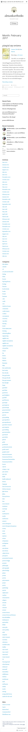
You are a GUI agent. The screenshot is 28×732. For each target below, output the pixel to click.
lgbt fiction (5, 491)
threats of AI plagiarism (9, 109)
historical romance (7, 454)
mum (3, 531)
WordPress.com (6, 714)
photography (5, 568)
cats (3, 304)
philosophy (5, 565)
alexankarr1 (7, 85)
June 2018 (4, 209)
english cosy (5, 338)
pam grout (5, 556)
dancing (4, 323)
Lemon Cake (14, 49)
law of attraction (6, 486)
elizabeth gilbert (6, 333)
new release (5, 548)
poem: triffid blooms (8, 120)
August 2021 (5, 170)
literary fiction (6, 496)
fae (3, 353)
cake (3, 299)
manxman (4, 506)
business (4, 296)
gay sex (4, 415)
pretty (4, 585)
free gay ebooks (6, 378)
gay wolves (5, 437)
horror (4, 464)
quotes (4, 590)
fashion (4, 360)
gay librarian (5, 400)
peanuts (4, 563)
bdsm (3, 276)
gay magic (4, 402)
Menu (15, 23)
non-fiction (5, 551)
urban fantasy (5, 664)
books (4, 291)
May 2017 (4, 241)
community (5, 309)
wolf (3, 682)
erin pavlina (5, 348)
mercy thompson (6, 523)
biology (4, 284)
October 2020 (5, 179)
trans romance (6, 657)
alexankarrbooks (14, 16)
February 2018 (5, 219)
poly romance (5, 580)
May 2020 (4, 187)
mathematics (5, 514)
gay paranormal (6, 410)
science (4, 610)
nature (4, 538)
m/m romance (5, 504)
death (3, 326)
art (3, 269)
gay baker (4, 388)
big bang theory (6, 281)
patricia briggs (6, 561)
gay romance (5, 412)
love (3, 501)
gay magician (5, 405)
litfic (3, 499)
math (3, 511)
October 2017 (5, 229)
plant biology (5, 570)
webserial (4, 667)
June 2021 (4, 174)
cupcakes (4, 321)
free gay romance (6, 380)
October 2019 (5, 192)
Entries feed (5, 709)
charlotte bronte (6, 306)
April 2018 (4, 214)
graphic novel (5, 452)
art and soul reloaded (7, 272)
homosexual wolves (7, 462)
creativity (4, 318)
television (4, 642)
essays (4, 351)
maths (4, 516)
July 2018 (4, 207)
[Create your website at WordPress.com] (14, 1)
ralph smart (5, 593)
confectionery (5, 311)
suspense (4, 635)
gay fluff (4, 397)
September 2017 (6, 231)
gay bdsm (4, 390)
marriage (4, 509)
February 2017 (5, 249)
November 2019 (6, 189)
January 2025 (5, 165)
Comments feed (6, 712)
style (3, 632)
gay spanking (5, 417)
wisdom (4, 677)
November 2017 (6, 226)
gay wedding (5, 430)
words (4, 689)
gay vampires (5, 427)
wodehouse (5, 679)
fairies (4, 355)
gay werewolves (6, 432)
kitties (4, 481)
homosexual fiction (7, 457)
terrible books (6, 644)
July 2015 (4, 256)
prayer (4, 583)
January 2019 (5, 197)
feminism (4, 363)
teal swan (4, 640)
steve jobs (4, 627)
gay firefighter (5, 395)
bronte (4, 294)
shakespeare (5, 620)
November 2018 (6, 199)
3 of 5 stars (20, 55)
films (3, 365)
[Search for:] (10, 95)
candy (3, 301)
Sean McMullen (6, 617)
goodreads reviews (7, 447)
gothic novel (5, 449)
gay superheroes (6, 422)
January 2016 (5, 254)
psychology (5, 588)
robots (4, 605)
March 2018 (5, 216)
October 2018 (5, 202)
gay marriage (5, 407)
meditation (5, 518)
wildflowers (5, 674)
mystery (4, 536)
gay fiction (5, 393)
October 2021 (5, 167)
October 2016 (5, 251)
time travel (5, 649)
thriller (4, 647)
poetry (4, 578)
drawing (4, 331)
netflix (4, 546)
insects (4, 467)
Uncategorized (6, 662)
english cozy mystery (7, 346)
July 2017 (4, 236)
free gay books (6, 375)
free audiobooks (6, 368)
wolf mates (5, 684)
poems (4, 575)
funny (3, 385)
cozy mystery (5, 316)
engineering (5, 336)
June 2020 (4, 184)
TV (3, 659)
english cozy (5, 343)
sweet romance (6, 637)
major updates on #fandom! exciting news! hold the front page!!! (12, 104)
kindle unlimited (6, 479)
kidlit (3, 476)
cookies (4, 314)
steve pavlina (5, 630)
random (4, 595)
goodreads (5, 444)
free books (5, 370)
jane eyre (4, 474)
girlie (3, 442)
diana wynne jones (6, 328)
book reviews (5, 289)
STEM (3, 625)
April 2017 (4, 244)
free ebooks (5, 373)
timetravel (5, 654)
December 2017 (6, 224)
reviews (14, 85)
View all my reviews (7, 82)
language (4, 484)
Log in (3, 707)
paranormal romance (7, 558)
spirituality (5, 622)
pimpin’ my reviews (11, 45)
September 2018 (6, 204)
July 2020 (4, 182)
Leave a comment (8, 87)
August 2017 (5, 234)
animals (4, 267)
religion (4, 600)
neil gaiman (5, 541)
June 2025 (4, 162)
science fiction (6, 612)
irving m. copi (5, 469)
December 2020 (6, 177)
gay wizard (5, 435)
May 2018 (4, 212)
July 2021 (4, 172)
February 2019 (5, 194)
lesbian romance (6, 489)
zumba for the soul (7, 696)
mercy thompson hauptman (9, 526)
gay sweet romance (7, 425)
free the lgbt (5, 383)
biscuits (4, 286)
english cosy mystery (7, 341)
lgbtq (3, 494)
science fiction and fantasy (9, 615)
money (4, 528)
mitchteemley (10, 128)
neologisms (5, 543)
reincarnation (5, 597)
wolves (4, 686)
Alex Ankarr (5, 264)
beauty (4, 279)
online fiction (5, 553)
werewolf (4, 669)
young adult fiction (7, 694)
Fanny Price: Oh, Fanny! (8, 117)
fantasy (4, 358)
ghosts (4, 439)
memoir (4, 521)
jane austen (5, 472)
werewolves (5, 672)
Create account (6, 704)
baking (4, 274)
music (3, 533)
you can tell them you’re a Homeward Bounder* (9, 113)
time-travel (5, 652)
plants (4, 573)
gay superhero (6, 420)
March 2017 (5, 246)
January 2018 (5, 221)
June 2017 (4, 239)
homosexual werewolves (8, 459)
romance (4, 607)
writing (4, 691)
